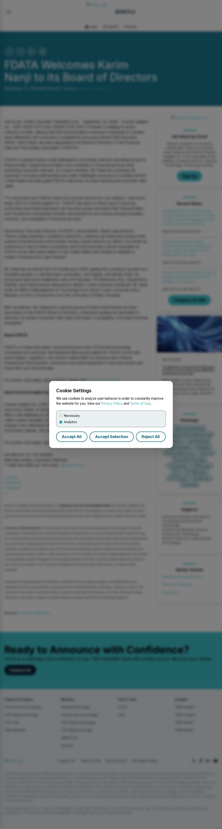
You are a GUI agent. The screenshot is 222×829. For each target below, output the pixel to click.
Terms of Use (140, 403)
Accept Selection (111, 436)
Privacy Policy (112, 403)
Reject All (151, 436)
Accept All (72, 436)
